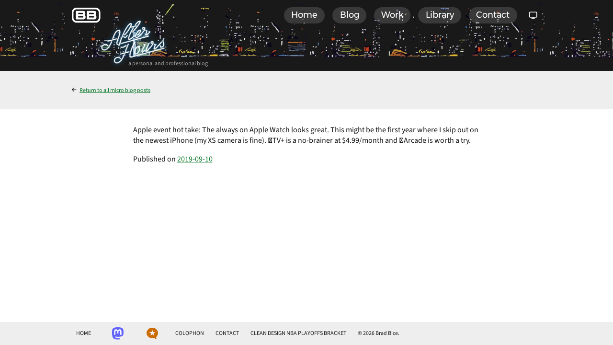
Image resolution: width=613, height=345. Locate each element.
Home (304, 15)
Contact (493, 15)
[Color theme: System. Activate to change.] (533, 15)
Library (440, 15)
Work (392, 15)
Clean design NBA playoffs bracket (298, 333)
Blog (349, 15)
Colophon (189, 333)
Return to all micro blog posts (114, 90)
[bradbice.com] (86, 15)
